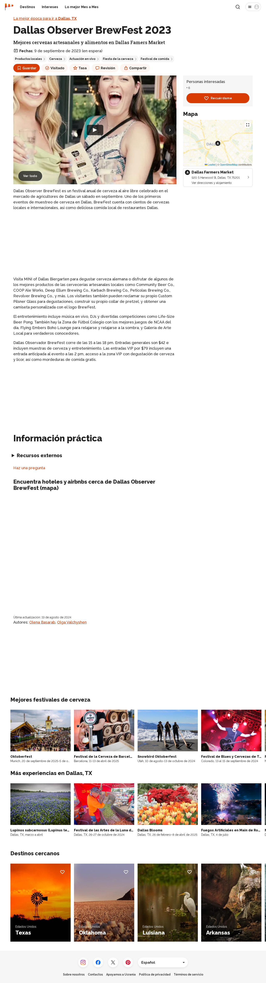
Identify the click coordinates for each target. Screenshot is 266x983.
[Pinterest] (128, 962)
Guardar (29, 68)
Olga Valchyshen (72, 622)
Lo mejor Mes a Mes (82, 7)
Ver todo (30, 176)
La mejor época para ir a (45, 18)
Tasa (83, 68)
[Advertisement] (94, 243)
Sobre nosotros (74, 974)
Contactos (95, 974)
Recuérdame (221, 98)
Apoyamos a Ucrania (121, 974)
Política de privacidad (154, 974)
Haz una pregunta (29, 468)
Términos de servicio (188, 974)
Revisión (108, 68)
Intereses (50, 7)
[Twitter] (113, 962)
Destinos (27, 7)
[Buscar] (237, 7)
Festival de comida (155, 59)
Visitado (57, 68)
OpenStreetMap (229, 164)
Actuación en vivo (82, 59)
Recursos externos (39, 455)
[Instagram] (83, 962)
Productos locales (28, 59)
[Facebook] (98, 962)
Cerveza (55, 59)
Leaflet (211, 164)
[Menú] (253, 7)
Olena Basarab (42, 622)
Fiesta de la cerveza (118, 59)
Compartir (138, 68)
